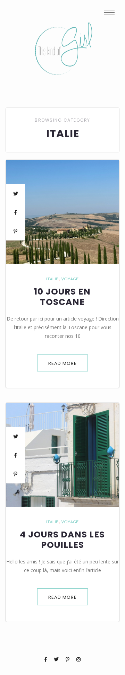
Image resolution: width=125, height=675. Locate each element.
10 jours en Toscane (62, 297)
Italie (52, 279)
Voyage (69, 279)
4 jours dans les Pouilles (62, 539)
